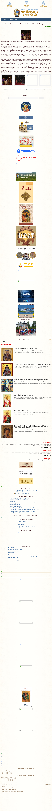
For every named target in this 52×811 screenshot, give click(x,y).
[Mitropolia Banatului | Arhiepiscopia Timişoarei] (26, 12)
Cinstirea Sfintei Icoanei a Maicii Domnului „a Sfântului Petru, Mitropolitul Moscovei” (31, 426)
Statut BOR (11, 547)
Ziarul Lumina (21, 524)
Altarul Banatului (22, 521)
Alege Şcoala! (12, 501)
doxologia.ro (47, 458)
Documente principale (13, 551)
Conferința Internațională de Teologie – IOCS (19, 498)
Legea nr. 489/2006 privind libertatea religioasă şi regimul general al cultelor (26, 556)
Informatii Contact (47, 784)
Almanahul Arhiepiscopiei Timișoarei (26, 526)
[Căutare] (49, 19)
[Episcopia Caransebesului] (43, 3)
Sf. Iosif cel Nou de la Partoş (8, 789)
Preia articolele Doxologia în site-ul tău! (40, 460)
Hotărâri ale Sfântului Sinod (15, 549)
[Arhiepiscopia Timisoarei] (9, 3)
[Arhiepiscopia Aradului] (26, 3)
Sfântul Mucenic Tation (21, 410)
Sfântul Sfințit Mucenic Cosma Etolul (25, 349)
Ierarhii (3, 786)
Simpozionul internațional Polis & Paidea (18, 499)
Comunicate (11, 552)
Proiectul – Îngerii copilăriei (15, 506)
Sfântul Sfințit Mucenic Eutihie (23, 395)
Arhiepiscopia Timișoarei (10, 19)
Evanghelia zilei (47, 450)
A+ (50, 26)
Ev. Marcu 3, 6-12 (47, 455)
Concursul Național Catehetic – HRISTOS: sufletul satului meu (24, 509)
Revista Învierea (22, 523)
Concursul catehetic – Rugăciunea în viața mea (20, 512)
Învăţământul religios (20, 492)
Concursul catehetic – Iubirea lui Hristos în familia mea (22, 511)
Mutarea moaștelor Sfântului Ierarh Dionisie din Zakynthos (32, 364)
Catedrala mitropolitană (7, 788)
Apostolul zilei (47, 442)
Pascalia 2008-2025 (13, 557)
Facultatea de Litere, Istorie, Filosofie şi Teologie (26, 490)
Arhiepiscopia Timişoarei (7, 784)
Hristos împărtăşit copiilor (15, 504)
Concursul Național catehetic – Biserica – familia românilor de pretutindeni (26, 503)
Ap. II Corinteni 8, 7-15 (46, 447)
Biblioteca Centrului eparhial (24, 528)
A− (46, 26)
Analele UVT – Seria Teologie (22, 493)
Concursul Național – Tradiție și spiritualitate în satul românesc (24, 508)
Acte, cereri (11, 554)
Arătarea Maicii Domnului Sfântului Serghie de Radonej (31, 379)
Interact (5, 792)
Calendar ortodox (7, 344)
